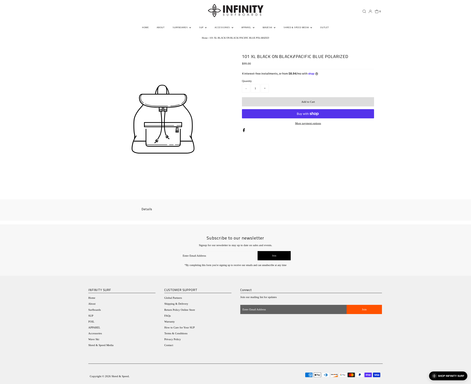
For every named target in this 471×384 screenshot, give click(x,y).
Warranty (169, 321)
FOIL (91, 321)
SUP (90, 315)
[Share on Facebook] (244, 131)
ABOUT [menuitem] (160, 27)
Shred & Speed (120, 376)
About (91, 303)
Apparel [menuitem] (246, 27)
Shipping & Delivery (176, 303)
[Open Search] (364, 11)
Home (205, 37)
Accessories (95, 333)
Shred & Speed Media (101, 345)
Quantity (247, 81)
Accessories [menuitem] (223, 27)
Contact (168, 345)
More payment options (308, 123)
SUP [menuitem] (201, 27)
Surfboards (180, 27)
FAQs (167, 315)
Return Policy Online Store (179, 309)
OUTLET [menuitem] (324, 27)
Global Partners (173, 297)
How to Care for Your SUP (179, 327)
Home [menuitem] (145, 27)
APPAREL (94, 327)
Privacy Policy (172, 339)
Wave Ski (93, 339)
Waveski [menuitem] (268, 27)
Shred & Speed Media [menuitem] (296, 27)
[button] (448, 375)
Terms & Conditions (175, 333)
